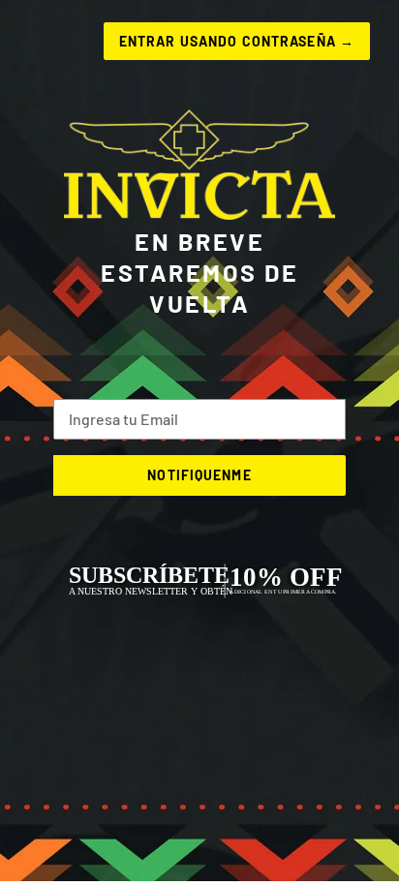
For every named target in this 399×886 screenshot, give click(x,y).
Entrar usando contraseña (236, 41)
